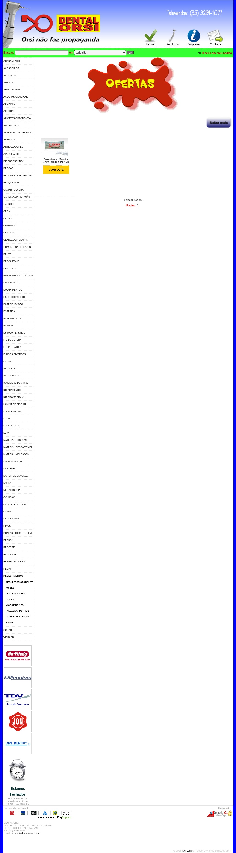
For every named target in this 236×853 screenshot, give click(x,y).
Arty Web (187, 851)
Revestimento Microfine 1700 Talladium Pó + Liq (56, 160)
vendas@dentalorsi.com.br (25, 833)
